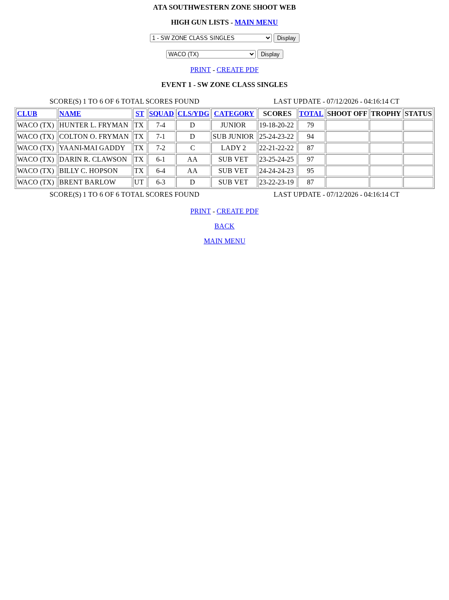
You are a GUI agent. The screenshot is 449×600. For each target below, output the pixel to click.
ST (139, 113)
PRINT (200, 69)
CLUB (27, 113)
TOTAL (311, 113)
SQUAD (161, 113)
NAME (70, 113)
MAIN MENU (256, 22)
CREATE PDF (238, 69)
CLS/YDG (193, 113)
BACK (224, 226)
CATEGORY (234, 113)
